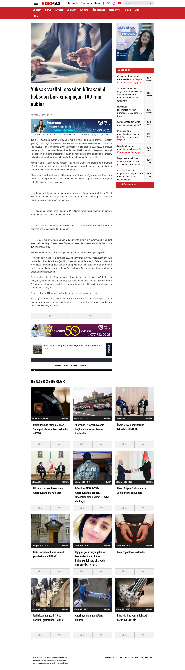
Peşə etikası (86, 3)
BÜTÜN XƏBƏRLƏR (128, 185)
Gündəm (37, 10)
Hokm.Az (42, 657)
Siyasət (59, 10)
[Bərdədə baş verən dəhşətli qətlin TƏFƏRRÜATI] (134, 592)
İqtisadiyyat (99, 10)
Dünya (48, 10)
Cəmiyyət (71, 10)
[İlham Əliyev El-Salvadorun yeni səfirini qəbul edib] (134, 465)
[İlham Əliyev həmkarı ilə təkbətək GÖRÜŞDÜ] (134, 401)
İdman (128, 10)
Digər (137, 10)
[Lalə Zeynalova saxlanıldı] (134, 528)
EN (34, 16)
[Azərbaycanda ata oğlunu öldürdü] (92, 592)
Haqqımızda (72, 3)
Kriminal (84, 10)
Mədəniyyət (115, 10)
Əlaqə (97, 3)
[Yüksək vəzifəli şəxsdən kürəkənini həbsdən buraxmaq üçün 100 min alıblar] (71, 53)
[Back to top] (177, 662)
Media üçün (146, 657)
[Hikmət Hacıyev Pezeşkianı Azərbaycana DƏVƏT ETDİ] (50, 465)
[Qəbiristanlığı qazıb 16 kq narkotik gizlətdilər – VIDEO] (50, 592)
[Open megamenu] (35, 3)
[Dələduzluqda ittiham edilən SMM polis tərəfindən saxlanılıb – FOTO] (50, 401)
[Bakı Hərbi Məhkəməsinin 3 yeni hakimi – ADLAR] (50, 528)
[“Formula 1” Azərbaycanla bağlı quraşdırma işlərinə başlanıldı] (92, 401)
